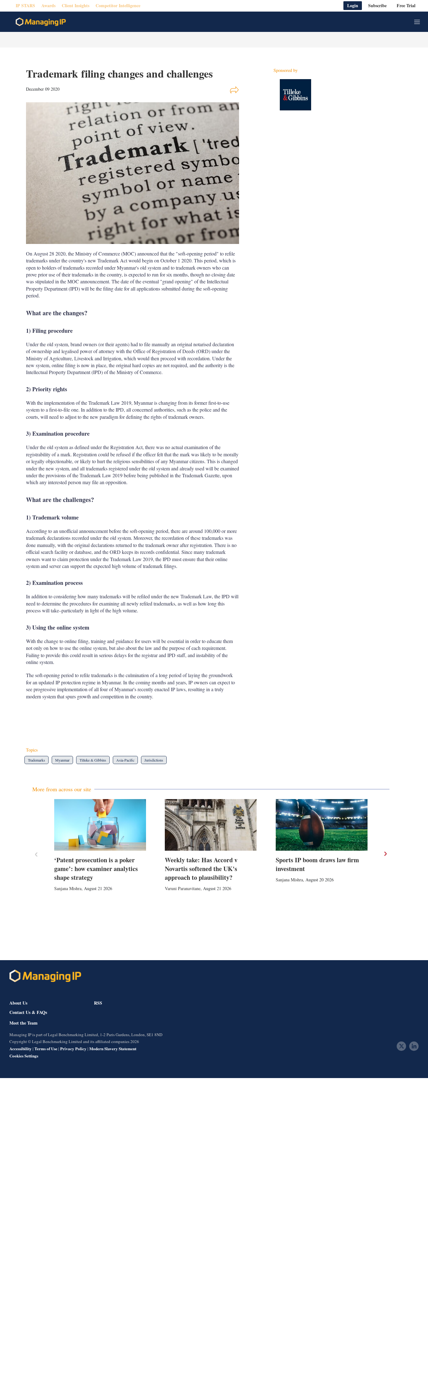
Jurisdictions (153, 759)
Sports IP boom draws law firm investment (317, 864)
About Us (18, 1003)
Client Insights (75, 6)
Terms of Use (45, 1048)
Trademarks (36, 759)
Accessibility (20, 1048)
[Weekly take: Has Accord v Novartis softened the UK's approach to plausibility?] (211, 825)
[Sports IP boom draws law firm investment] (322, 825)
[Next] (385, 854)
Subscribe (377, 6)
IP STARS (25, 6)
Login (352, 6)
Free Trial (406, 6)
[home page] (41, 22)
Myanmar (62, 759)
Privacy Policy (73, 1048)
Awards (48, 6)
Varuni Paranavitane (183, 888)
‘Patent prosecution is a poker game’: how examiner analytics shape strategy (96, 868)
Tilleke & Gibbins (93, 759)
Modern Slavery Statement (112, 1048)
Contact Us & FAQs (28, 1012)
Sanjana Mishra (67, 888)
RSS (98, 1003)
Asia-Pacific (125, 759)
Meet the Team (23, 1023)
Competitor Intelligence (118, 6)
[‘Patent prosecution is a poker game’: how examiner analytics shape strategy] (100, 825)
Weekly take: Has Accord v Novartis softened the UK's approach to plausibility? (201, 868)
